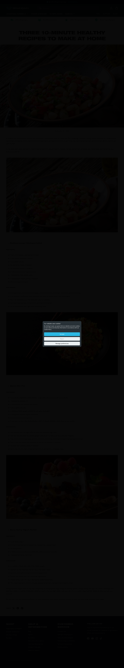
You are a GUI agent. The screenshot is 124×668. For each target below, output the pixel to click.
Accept (62, 334)
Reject (62, 339)
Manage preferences (62, 343)
